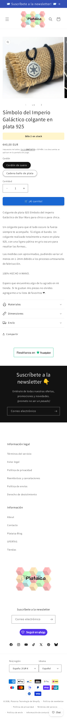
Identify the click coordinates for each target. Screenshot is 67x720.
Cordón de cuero (16, 165)
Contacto (12, 525)
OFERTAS (12, 541)
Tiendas (11, 549)
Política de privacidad (19, 470)
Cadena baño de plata (19, 173)
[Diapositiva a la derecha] (41, 105)
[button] (7, 19)
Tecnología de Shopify (29, 701)
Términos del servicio (19, 453)
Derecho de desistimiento (22, 494)
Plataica (15, 701)
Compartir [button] (12, 334)
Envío (28, 149)
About (10, 517)
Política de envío (15, 712)
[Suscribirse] (56, 411)
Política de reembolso (53, 701)
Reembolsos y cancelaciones (23, 478)
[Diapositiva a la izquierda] (26, 105)
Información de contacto (37, 712)
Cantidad (7, 181)
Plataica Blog (14, 533)
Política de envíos (17, 486)
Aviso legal (13, 461)
